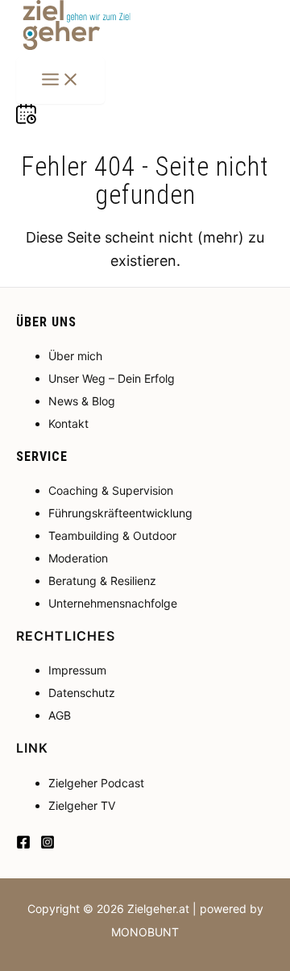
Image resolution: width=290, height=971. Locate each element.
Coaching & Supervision (110, 490)
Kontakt (68, 423)
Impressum (77, 670)
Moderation (78, 558)
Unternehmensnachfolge (112, 603)
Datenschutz (81, 692)
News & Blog (81, 401)
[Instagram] (47, 844)
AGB (59, 715)
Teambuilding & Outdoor (112, 535)
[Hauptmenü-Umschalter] (60, 80)
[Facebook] (23, 844)
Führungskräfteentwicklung (120, 513)
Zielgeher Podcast (96, 783)
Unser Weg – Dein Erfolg (111, 378)
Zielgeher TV (81, 805)
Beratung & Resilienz (102, 580)
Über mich (75, 356)
